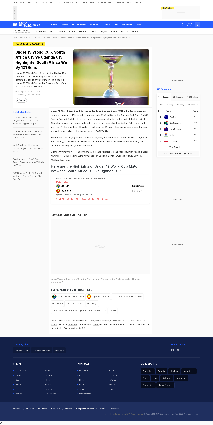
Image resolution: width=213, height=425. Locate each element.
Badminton (127, 24)
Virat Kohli (59, 350)
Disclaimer (55, 409)
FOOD (60, 2)
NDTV (16, 2)
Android (74, 328)
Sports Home (18, 38)
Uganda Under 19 (100, 296)
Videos (72, 31)
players (103, 31)
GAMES (92, 2)
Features (49, 384)
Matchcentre (85, 394)
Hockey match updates (98, 320)
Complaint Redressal (85, 409)
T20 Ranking (192, 97)
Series (48, 370)
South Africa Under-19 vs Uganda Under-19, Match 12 (79, 310)
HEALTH (78, 2)
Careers (102, 409)
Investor (68, 409)
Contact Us (114, 409)
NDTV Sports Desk (23, 91)
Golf (116, 24)
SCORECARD (101, 131)
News (53, 31)
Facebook (72, 324)
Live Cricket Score (75, 303)
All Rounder (193, 104)
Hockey (174, 371)
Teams (19, 389)
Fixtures (83, 31)
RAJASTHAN (119, 2)
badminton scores (118, 320)
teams (93, 31)
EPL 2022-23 (115, 370)
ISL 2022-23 (84, 370)
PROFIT (31, 2)
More (134, 31)
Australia (174, 117)
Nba (155, 378)
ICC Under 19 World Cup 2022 (38, 38)
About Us (30, 409)
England (173, 141)
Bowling (180, 104)
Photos (62, 31)
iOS (83, 328)
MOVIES (43, 2)
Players (48, 389)
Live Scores (21, 370)
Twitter (96, 324)
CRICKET (52, 2)
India (172, 135)
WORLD (23, 2)
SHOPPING (102, 2)
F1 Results (132, 320)
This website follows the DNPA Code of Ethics (123, 414)
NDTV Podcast (79, 24)
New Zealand (175, 129)
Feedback (42, 409)
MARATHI (137, 2)
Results (124, 31)
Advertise (17, 409)
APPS (110, 2)
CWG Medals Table (41, 350)
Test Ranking (163, 97)
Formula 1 (94, 24)
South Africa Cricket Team (70, 296)
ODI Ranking (178, 97)
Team (161, 104)
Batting (170, 104)
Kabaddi (167, 378)
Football (64, 24)
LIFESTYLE (68, 2)
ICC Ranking (50, 394)
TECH (85, 2)
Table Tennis (165, 385)
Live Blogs (92, 303)
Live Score (57, 303)
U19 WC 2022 (21, 31)
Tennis (106, 24)
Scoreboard (41, 31)
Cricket (53, 24)
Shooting (181, 378)
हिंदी (37, 2)
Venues (114, 31)
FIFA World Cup (21, 350)
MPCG (128, 2)
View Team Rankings (178, 147)
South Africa (175, 123)
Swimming (148, 385)
